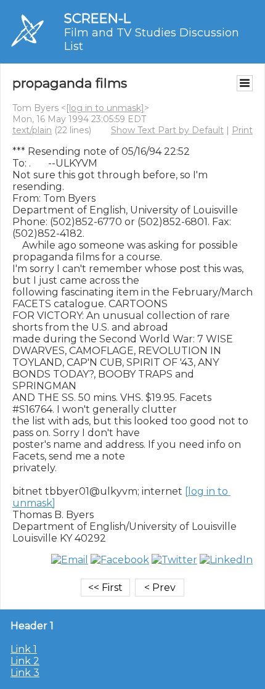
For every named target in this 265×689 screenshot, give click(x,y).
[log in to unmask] (105, 107)
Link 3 (24, 673)
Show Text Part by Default (167, 130)
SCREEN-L (97, 18)
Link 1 (23, 649)
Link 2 (24, 661)
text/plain (32, 130)
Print (242, 130)
